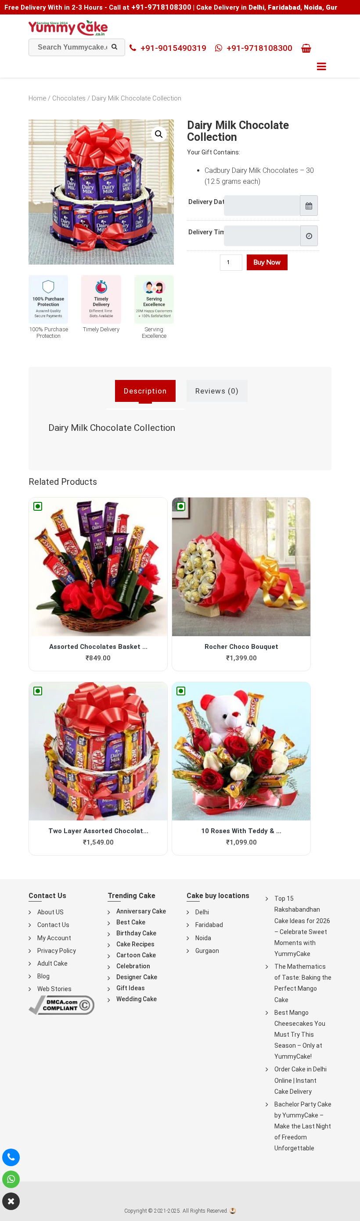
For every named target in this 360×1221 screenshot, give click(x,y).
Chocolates (69, 98)
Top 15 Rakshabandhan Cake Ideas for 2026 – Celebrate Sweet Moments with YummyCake (302, 926)
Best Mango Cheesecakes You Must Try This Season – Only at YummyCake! (299, 1034)
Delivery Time (209, 232)
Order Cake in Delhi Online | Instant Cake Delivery (300, 1080)
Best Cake (130, 922)
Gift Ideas (130, 988)
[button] (159, 134)
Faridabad (209, 924)
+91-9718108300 (161, 7)
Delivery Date (208, 202)
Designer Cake (136, 977)
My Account (54, 938)
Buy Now (267, 262)
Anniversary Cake (141, 911)
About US (50, 912)
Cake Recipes (135, 944)
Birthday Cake (136, 933)
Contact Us (53, 924)
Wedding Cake (136, 999)
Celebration (133, 966)
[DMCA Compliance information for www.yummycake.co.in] (61, 1004)
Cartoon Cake (136, 955)
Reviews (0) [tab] (217, 391)
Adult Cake (52, 963)
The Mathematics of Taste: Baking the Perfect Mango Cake (302, 983)
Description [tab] (145, 391)
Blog (43, 976)
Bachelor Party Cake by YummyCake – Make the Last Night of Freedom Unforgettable (302, 1126)
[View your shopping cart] (308, 48)
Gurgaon (207, 950)
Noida (203, 938)
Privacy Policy (56, 950)
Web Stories (54, 988)
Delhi (202, 912)
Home (37, 98)
